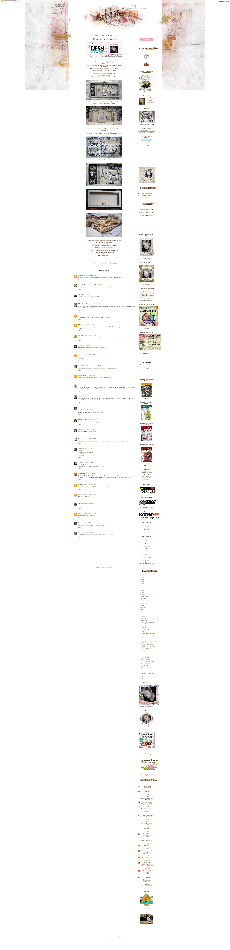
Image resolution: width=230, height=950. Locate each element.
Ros (79, 345)
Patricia (80, 503)
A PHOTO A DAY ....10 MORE (146, 626)
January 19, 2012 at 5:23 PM (89, 513)
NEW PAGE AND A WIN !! (147, 655)
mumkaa (147, 884)
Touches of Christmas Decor (147, 798)
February (143, 618)
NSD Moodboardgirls (147, 853)
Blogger (120, 937)
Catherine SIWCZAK (83, 366)
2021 (141, 579)
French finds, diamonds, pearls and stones (147, 841)
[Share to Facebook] (115, 263)
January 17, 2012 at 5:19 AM (89, 354)
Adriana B (80, 275)
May (142, 612)
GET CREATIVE (145, 639)
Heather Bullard (147, 834)
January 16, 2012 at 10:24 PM (94, 284)
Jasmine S (80, 438)
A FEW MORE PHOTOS (146, 663)
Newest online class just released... (147, 810)
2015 (141, 588)
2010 (141, 678)
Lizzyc (79, 385)
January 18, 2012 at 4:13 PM (89, 494)
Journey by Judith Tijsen (147, 793)
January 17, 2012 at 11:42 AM (88, 396)
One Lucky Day (147, 786)
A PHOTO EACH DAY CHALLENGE (146, 668)
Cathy (79, 396)
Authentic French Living (147, 835)
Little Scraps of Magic (147, 802)
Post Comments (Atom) (107, 567)
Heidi (79, 448)
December (143, 596)
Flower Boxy (147, 847)
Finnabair (147, 791)
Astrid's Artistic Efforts (147, 815)
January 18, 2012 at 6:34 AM (88, 473)
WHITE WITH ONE (145, 671)
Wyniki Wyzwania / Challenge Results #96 (147, 824)
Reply (79, 279)
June (142, 609)
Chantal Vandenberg (83, 285)
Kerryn (79, 429)
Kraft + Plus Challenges (147, 193)
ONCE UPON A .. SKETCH (147, 646)
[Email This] (110, 263)
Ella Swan (80, 484)
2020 (141, 581)
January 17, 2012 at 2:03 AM (90, 335)
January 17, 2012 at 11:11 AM (88, 385)
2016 (141, 585)
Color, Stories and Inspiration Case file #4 (147, 623)
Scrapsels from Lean (147, 857)
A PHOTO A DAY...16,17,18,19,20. (146, 641)
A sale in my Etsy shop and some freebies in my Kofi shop (147, 817)
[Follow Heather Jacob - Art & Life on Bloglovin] (146, 141)
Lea (79, 294)
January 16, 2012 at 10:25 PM (86, 294)
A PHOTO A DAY (145, 653)
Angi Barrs (80, 335)
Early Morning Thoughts (147, 808)
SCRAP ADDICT (147, 863)
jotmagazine (147, 828)
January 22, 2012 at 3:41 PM (88, 532)
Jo (78, 523)
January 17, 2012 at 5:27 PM (88, 429)
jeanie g (80, 473)
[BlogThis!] (111, 263)
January (143, 620)
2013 (141, 592)
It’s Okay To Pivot (147, 830)
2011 (141, 676)
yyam (79, 407)
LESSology (104, 63)
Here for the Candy (147, 787)
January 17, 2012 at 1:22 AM (88, 324)
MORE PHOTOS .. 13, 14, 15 (147, 648)
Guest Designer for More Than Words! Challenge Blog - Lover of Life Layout (147, 866)
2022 (141, 577)
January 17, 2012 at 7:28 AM (88, 375)
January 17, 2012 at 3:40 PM (89, 419)
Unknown (80, 315)
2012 (141, 594)
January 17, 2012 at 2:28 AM (86, 345)
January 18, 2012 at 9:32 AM (89, 484)
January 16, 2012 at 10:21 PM (90, 275)
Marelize (80, 419)
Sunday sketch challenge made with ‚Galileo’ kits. (147, 879)
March (142, 616)
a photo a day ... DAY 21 (146, 637)
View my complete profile (150, 103)
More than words (147, 197)
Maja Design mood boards (147, 195)
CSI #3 (142, 631)
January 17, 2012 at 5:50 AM (95, 365)
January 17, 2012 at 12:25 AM (89, 315)
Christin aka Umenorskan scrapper (147, 851)
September (143, 603)
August (143, 605)
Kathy (79, 532)
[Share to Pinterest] (116, 263)
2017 (141, 583)
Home (104, 565)
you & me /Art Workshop (147, 885)
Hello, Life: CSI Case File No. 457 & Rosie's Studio (147, 804)
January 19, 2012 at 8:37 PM (86, 522)
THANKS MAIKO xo (146, 629)
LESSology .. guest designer (147, 644)
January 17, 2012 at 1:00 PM (87, 407)
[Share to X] (113, 263)
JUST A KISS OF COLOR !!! (147, 661)
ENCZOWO (147, 845)
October (143, 601)
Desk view (147, 873)
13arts (147, 822)
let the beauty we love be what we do (147, 871)
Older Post (132, 565)
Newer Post (76, 565)
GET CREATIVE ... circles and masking (147, 634)
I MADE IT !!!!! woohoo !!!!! (147, 673)
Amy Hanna (147, 839)
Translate (151, 132)
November (143, 598)
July (142, 607)
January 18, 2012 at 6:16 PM (88, 503)
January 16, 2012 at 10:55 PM (94, 304)
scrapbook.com (147, 199)
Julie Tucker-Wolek (82, 304)
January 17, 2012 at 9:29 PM (87, 448)
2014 (141, 590)
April (142, 614)
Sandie (79, 324)
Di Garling (80, 462)
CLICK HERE (104, 67)
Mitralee (80, 375)
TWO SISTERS (144, 665)
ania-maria (147, 877)
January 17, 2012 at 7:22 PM (89, 438)
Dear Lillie (147, 797)
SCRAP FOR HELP (145, 659)
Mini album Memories (147, 859)
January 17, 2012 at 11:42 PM (90, 462)
